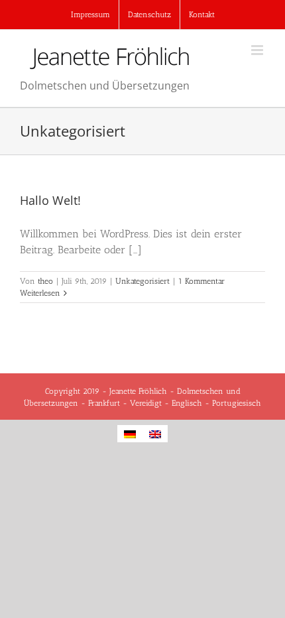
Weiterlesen (40, 293)
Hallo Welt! (50, 200)
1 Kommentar (201, 281)
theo (45, 281)
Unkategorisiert (142, 281)
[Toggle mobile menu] (258, 50)
